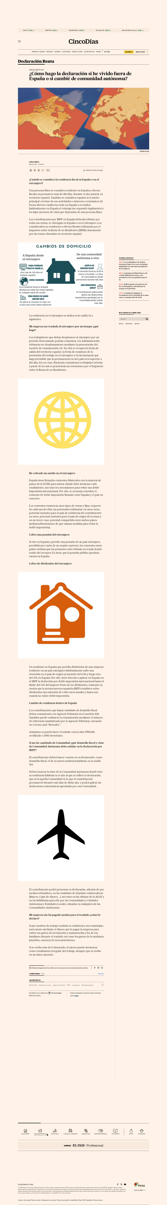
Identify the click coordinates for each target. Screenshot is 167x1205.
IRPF (69, 985)
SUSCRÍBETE (129, 52)
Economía (57, 51)
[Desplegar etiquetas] (102, 984)
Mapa (80, 1200)
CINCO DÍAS (34, 162)
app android (141, 1134)
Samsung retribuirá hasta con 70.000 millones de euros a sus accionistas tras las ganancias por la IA (133, 276)
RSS (84, 1200)
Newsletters (89, 1200)
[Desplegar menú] (19, 41)
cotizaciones (115, 1134)
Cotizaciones (66, 51)
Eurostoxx (128, 323)
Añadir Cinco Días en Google (94, 170)
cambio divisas (86, 1134)
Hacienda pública (87, 985)
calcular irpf (25, 1134)
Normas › (101, 974)
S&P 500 (48, 30)
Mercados (49, 51)
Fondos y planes (77, 51)
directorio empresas (100, 1134)
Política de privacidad (63, 1200)
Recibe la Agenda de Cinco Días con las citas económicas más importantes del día (60, 968)
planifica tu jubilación (70, 1134)
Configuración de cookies (48, 1200)
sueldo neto (55, 1134)
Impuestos (76, 985)
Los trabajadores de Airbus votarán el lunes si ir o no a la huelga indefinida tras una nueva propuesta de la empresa (133, 265)
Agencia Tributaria (59, 985)
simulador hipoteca (40, 1134)
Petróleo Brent (73, 30)
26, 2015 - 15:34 (36, 164)
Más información (34, 995)
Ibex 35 (25, 30)
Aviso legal (27, 1200)
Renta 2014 (33, 985)
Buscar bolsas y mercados (130, 313)
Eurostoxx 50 (100, 30)
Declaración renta (45, 985)
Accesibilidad (74, 1200)
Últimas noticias (89, 51)
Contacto (20, 1200)
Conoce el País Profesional (83, 1145)
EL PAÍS (106, 51)
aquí (76, 996)
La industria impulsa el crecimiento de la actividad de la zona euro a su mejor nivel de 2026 (134, 295)
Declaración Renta (36, 61)
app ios (131, 1134)
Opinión (98, 51)
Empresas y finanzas (38, 51)
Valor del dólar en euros (129, 30)
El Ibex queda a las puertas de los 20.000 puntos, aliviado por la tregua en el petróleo (133, 286)
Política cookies (35, 1200)
